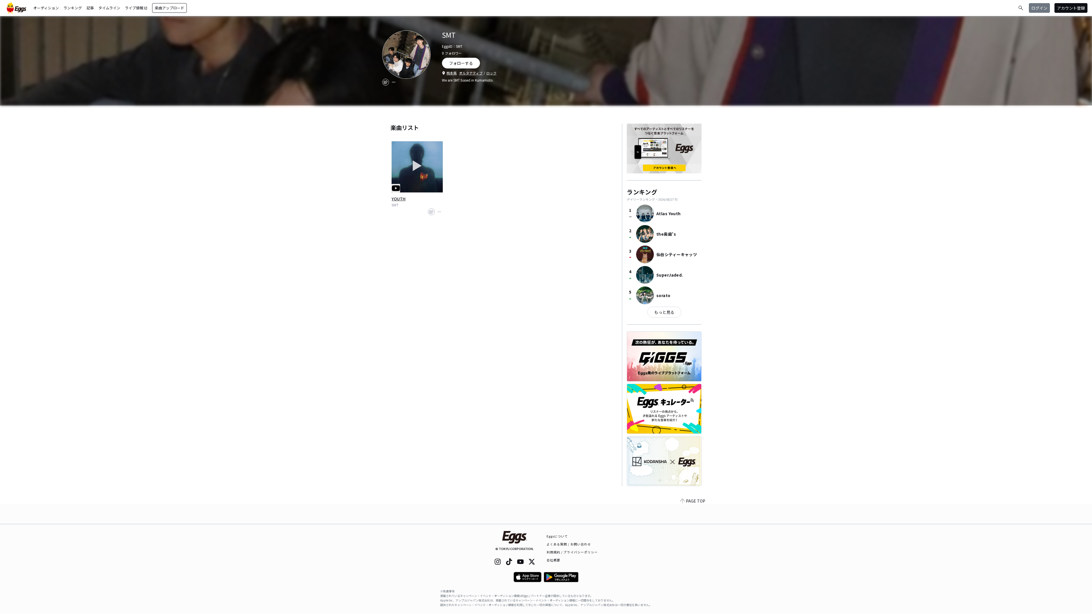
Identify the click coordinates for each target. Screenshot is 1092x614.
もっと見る (664, 312)
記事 (90, 8)
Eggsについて (557, 536)
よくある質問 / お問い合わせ (569, 544)
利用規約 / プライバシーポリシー (572, 552)
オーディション (46, 8)
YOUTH (399, 199)
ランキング (72, 8)
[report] (393, 82)
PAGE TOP (695, 501)
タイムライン (109, 8)
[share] (385, 82)
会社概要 (553, 560)
